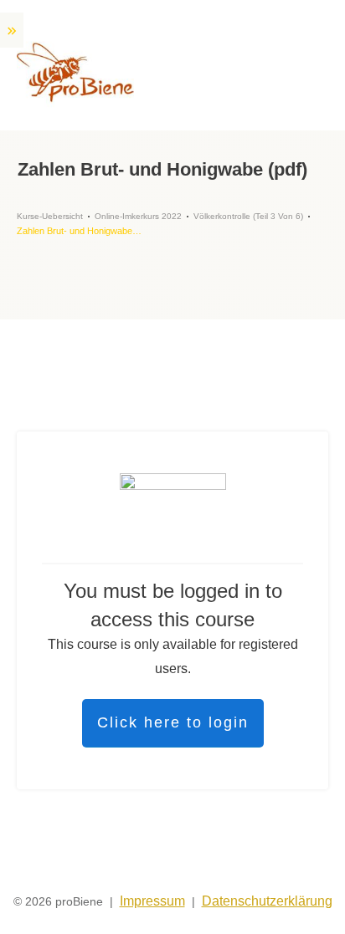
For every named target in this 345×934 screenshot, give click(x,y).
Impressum (152, 901)
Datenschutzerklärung (267, 901)
